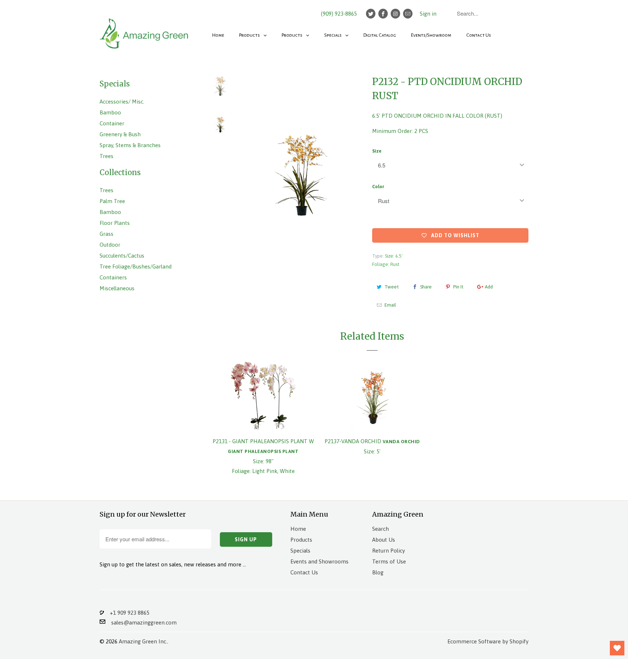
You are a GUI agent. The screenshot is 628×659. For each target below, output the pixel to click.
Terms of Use (389, 561)
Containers (113, 277)
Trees (106, 156)
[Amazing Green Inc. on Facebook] (383, 14)
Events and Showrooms (319, 561)
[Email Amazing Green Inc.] (407, 14)
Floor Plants (115, 223)
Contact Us (304, 572)
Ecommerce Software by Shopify (487, 641)
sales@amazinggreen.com (141, 622)
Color (378, 186)
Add (489, 287)
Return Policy (388, 550)
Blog (377, 572)
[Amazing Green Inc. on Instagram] (395, 14)
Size (377, 151)
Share (426, 287)
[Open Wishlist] (617, 648)
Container (112, 123)
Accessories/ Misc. (122, 101)
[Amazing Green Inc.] (145, 29)
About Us (383, 540)
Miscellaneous (117, 288)
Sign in (428, 14)
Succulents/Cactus (122, 255)
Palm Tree (112, 201)
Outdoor (110, 245)
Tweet (392, 287)
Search (380, 529)
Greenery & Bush (120, 134)
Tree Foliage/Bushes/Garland (136, 266)
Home (298, 529)
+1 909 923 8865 (126, 613)
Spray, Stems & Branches (130, 145)
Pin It (458, 287)
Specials (300, 550)
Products (301, 540)
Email (390, 305)
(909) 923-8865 (339, 14)
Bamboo (110, 112)
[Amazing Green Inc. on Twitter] (370, 14)
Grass (106, 234)
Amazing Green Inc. (143, 641)
